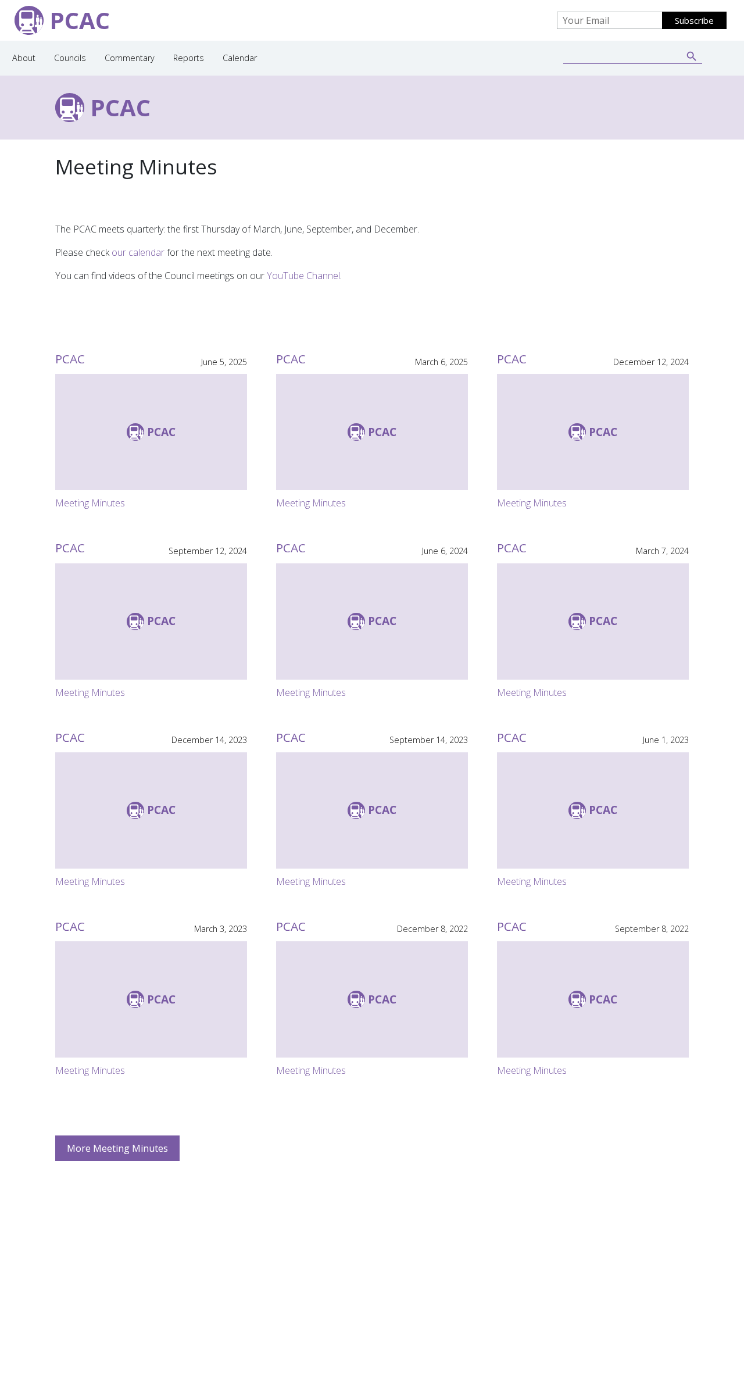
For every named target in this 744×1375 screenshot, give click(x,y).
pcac (120, 107)
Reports (188, 57)
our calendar (138, 252)
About (23, 57)
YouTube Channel (303, 275)
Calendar (240, 57)
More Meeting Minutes (117, 1148)
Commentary (130, 57)
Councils (70, 57)
